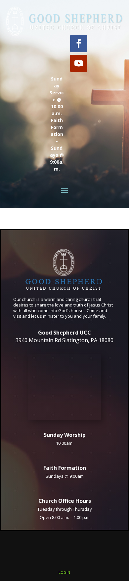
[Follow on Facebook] (78, 43)
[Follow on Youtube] (78, 63)
